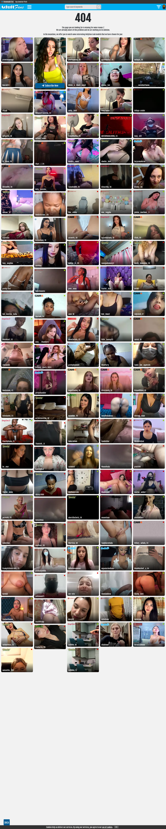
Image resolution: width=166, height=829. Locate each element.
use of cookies (107, 827)
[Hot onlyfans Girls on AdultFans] (12, 7)
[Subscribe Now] (50, 89)
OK (116, 827)
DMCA (6, 822)
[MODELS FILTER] (159, 7)
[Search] (98, 6)
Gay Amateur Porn (21, 2)
